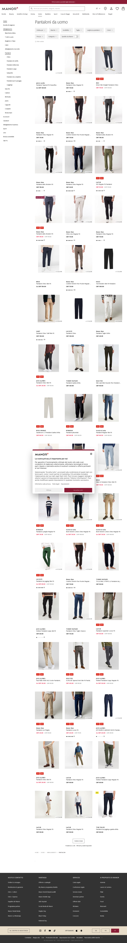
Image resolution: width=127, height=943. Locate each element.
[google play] (81, 931)
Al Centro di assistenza (19, 930)
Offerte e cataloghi (44, 882)
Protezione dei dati (52, 937)
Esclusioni (76, 911)
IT (97, 9)
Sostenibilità (104, 911)
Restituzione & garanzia (15, 887)
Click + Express (12, 897)
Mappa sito (36, 937)
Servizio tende (77, 892)
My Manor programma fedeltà (48, 887)
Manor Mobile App (44, 897)
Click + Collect (12, 892)
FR (105, 930)
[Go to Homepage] (10, 8)
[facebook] (45, 931)
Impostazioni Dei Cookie (67, 937)
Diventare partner (78, 897)
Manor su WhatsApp (14, 916)
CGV (42, 937)
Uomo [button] (43, 852)
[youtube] (50, 931)
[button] (5, 14)
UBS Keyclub (43, 901)
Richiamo (75, 906)
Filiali (101, 892)
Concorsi (75, 916)
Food (101, 901)
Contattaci (28, 937)
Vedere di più (78, 841)
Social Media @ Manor (46, 906)
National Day (43, 920)
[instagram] (40, 931)
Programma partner (14, 906)
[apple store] (77, 931)
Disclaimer (79, 937)
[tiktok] (55, 931)
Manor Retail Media (14, 911)
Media (102, 916)
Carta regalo (76, 882)
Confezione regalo (79, 887)
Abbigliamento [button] (51, 852)
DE (96, 930)
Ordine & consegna (14, 882)
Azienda (102, 882)
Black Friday (42, 916)
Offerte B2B (76, 901)
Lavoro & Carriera (105, 887)
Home (36, 852)
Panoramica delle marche (92, 937)
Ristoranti (103, 906)
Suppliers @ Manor (14, 901)
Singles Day (42, 911)
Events (102, 897)
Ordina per (40, 30)
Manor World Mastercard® (47, 892)
